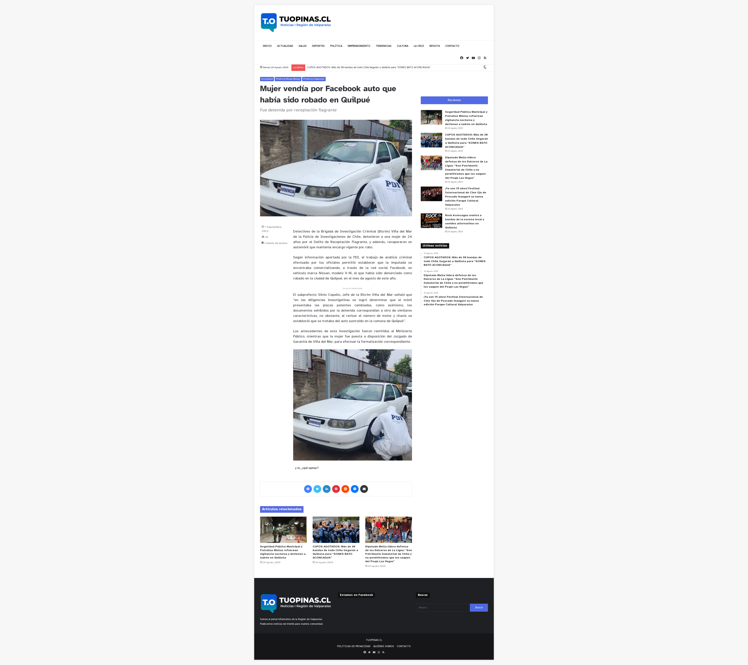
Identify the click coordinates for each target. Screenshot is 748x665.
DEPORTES (318, 46)
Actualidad (267, 79)
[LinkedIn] (327, 489)
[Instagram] (479, 58)
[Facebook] (462, 58)
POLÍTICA (336, 46)
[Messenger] (355, 489)
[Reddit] (345, 489)
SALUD (303, 46)
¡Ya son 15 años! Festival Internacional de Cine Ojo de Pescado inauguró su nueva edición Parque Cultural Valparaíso (465, 196)
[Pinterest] (336, 489)
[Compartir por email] (364, 489)
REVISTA (435, 46)
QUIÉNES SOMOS (383, 646)
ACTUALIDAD (285, 46)
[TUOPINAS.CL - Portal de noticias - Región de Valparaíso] (296, 22)
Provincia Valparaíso (314, 79)
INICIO (267, 46)
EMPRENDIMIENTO (359, 46)
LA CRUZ (419, 46)
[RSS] (485, 58)
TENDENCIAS (384, 46)
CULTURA (402, 46)
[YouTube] (473, 58)
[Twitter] (467, 58)
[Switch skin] (485, 67)
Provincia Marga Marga (288, 79)
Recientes (454, 100)
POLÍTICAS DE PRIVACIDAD (353, 646)
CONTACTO (452, 46)
